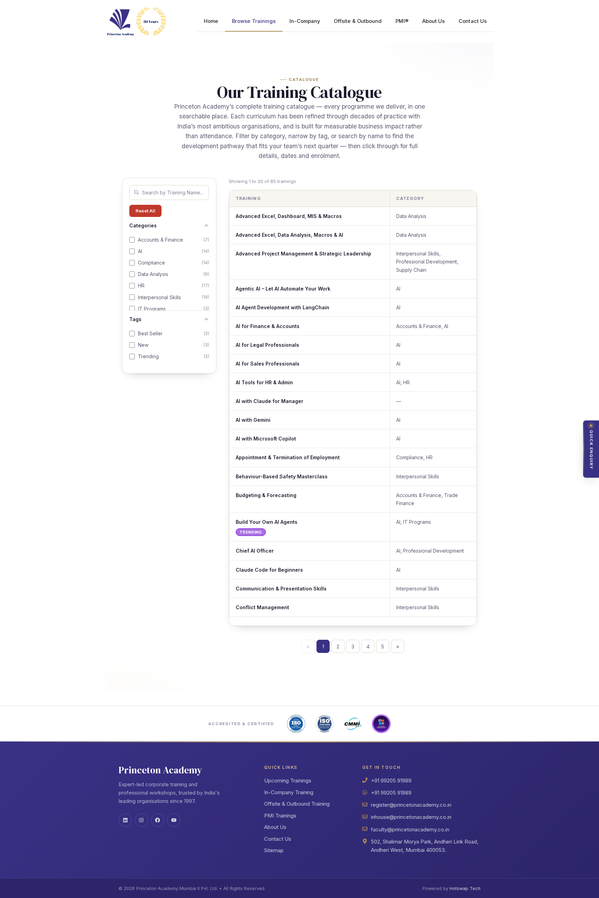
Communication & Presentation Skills (281, 588)
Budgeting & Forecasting (266, 495)
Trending (173, 356)
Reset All (145, 210)
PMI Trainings (280, 815)
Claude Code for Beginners (269, 570)
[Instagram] (141, 820)
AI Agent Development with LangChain (282, 307)
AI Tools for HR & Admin (264, 382)
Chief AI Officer (255, 551)
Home (211, 21)
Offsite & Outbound (358, 21)
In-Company (304, 21)
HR (173, 285)
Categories (143, 225)
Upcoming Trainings (287, 780)
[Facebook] (157, 820)
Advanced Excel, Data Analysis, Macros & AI (289, 235)
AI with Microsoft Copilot (266, 439)
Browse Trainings (254, 21)
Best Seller (173, 333)
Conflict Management (262, 607)
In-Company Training (288, 792)
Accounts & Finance (173, 240)
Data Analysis (173, 274)
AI (173, 251)
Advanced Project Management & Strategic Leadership (303, 254)
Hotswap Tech (465, 888)
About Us (433, 21)
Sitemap (274, 850)
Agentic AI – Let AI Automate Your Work (283, 289)
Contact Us (473, 21)
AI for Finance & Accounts (268, 326)
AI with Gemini (253, 420)
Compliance (173, 263)
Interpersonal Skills (173, 297)
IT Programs (173, 309)
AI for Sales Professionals (268, 364)
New (173, 345)
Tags (135, 319)
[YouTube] (173, 820)
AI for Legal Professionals (267, 345)
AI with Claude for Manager (269, 401)
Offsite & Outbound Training (297, 803)
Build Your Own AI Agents (266, 522)
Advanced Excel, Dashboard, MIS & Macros (289, 216)
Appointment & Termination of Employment (288, 457)
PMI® (402, 21)
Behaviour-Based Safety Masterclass (282, 476)
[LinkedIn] (125, 820)
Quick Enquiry (591, 450)
